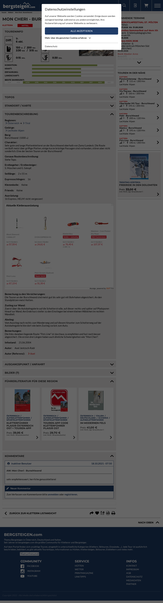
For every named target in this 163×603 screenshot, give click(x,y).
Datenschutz (51, 46)
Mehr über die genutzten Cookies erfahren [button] (66, 37)
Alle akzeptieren (81, 30)
